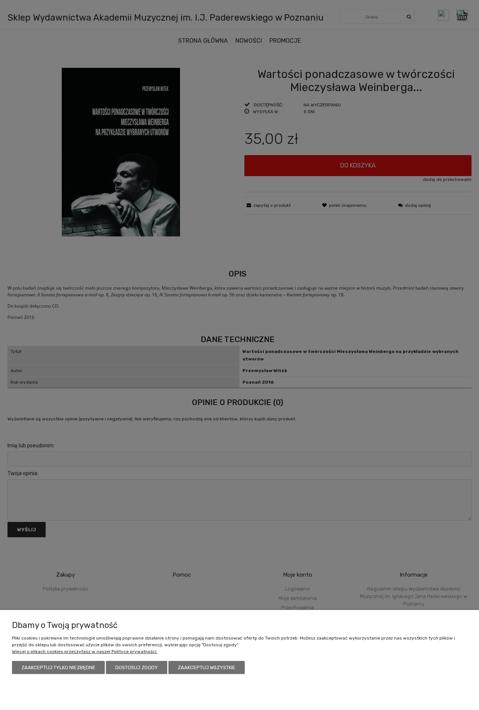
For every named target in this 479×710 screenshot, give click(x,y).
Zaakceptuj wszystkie (206, 667)
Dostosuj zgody (136, 667)
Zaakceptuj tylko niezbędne (58, 667)
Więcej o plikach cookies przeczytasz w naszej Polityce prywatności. (85, 651)
